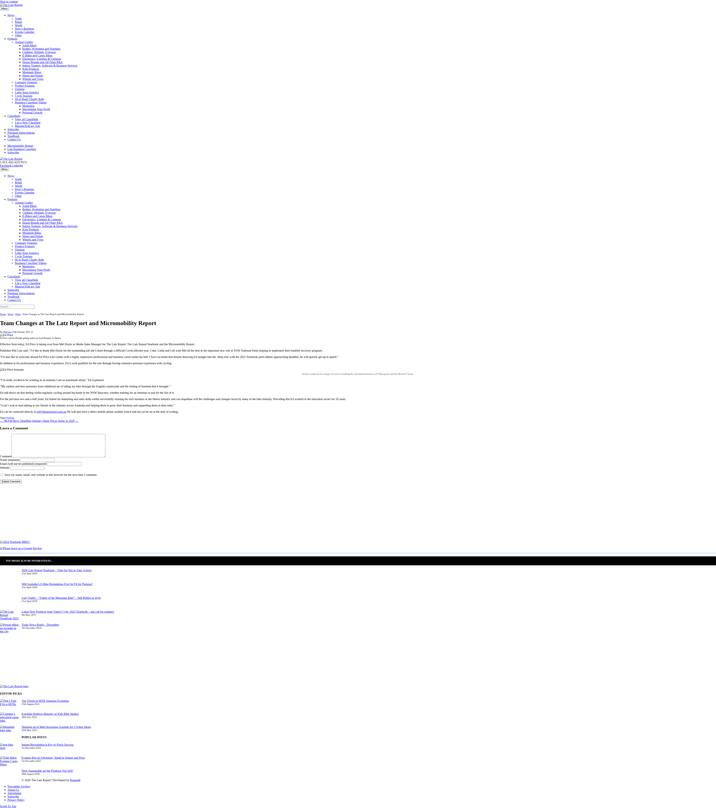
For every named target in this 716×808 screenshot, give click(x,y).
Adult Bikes (29, 45)
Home (3, 314)
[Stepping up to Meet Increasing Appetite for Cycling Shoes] (9, 731)
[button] (8, 806)
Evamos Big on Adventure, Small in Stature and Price (53, 757)
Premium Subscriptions (21, 132)
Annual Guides (24, 42)
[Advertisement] (112, 514)
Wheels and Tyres (32, 79)
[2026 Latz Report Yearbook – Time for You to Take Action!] (9, 575)
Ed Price (10, 417)
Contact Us (14, 139)
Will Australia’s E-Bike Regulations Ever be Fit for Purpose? (57, 584)
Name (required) (9, 459)
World (18, 25)
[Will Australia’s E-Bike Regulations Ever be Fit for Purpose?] (9, 589)
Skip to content (9, 1)
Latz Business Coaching (21, 149)
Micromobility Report (20, 145)
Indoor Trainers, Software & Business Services (49, 65)
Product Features (25, 85)
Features (12, 38)
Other (18, 35)
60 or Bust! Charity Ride (29, 99)
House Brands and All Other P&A (42, 62)
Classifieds (13, 116)
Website (4, 467)
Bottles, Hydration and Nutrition (41, 48)
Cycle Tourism (23, 95)
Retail (18, 22)
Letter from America (27, 92)
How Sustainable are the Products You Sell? (47, 770)
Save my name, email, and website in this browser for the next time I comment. (50, 474)
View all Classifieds (26, 119)
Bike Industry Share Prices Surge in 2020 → (52, 420)
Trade (18, 18)
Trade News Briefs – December (40, 624)
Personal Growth (32, 112)
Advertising (14, 793)
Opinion (20, 89)
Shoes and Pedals (32, 75)
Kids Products (30, 69)
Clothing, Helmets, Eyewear (39, 52)
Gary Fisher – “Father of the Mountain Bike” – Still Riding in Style (61, 597)
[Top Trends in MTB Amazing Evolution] (9, 705)
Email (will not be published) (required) (23, 463)
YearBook (13, 136)
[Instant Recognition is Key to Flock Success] (9, 749)
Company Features (26, 82)
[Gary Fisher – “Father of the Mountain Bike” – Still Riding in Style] (9, 603)
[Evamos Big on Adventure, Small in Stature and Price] (9, 762)
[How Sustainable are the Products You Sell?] (9, 776)
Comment (6, 456)
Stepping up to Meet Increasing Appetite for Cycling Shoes (56, 727)
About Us (13, 789)
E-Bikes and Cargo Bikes (37, 55)
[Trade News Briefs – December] (9, 629)
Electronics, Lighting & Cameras (41, 58)
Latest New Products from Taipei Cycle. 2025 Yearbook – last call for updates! (68, 611)
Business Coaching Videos (30, 102)
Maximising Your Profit (36, 109)
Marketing (28, 105)
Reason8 (75, 780)
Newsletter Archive (18, 786)
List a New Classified (27, 122)
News (10, 15)
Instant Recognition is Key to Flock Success (47, 744)
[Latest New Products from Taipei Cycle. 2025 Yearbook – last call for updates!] (9, 616)
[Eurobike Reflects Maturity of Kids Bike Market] (9, 718)
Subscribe (13, 129)
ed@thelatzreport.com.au (51, 411)
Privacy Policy (16, 799)
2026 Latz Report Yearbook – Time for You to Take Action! (57, 570)
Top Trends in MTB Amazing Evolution (45, 700)
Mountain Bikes (31, 72)
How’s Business (24, 28)
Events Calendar (24, 32)
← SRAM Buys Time (13, 420)
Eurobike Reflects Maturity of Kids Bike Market (50, 713)
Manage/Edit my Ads (27, 126)
